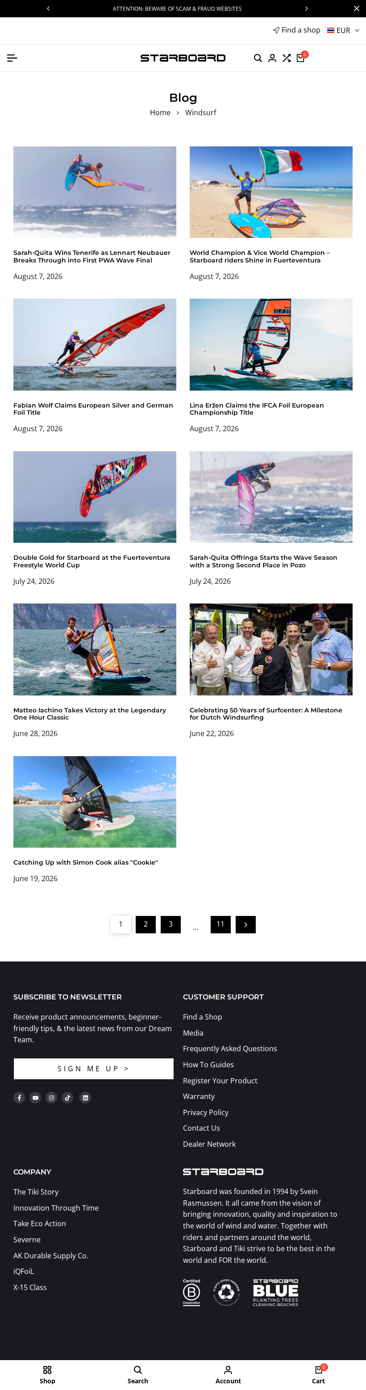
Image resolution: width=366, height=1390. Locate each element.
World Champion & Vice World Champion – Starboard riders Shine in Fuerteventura (260, 256)
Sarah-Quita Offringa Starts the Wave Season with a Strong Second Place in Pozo (263, 561)
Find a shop (301, 30)
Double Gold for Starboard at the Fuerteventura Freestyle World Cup (92, 561)
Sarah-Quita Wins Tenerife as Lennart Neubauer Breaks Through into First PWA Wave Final (92, 256)
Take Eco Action (39, 1223)
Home (160, 112)
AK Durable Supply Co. (50, 1256)
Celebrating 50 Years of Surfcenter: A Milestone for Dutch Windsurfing (266, 714)
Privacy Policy (206, 1112)
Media (193, 1033)
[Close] (354, 8)
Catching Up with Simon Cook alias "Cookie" (85, 862)
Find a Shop (202, 1017)
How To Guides (208, 1065)
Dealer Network (209, 1144)
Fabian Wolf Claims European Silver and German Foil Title (93, 409)
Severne (27, 1239)
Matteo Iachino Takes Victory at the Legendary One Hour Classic (89, 714)
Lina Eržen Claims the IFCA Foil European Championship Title (257, 409)
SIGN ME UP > (94, 1069)
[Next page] (246, 924)
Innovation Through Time (56, 1208)
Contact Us (201, 1128)
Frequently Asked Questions (230, 1048)
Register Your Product (220, 1081)
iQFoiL (23, 1271)
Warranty (199, 1096)
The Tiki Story (35, 1192)
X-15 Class (30, 1287)
